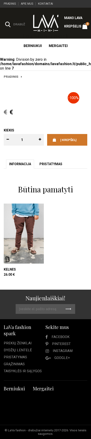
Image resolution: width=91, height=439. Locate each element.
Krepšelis (75, 25)
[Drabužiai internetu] (45, 23)
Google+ (62, 358)
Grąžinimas (14, 364)
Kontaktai (45, 3)
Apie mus (27, 3)
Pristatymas (15, 357)
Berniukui (33, 46)
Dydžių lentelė (18, 350)
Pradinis (10, 3)
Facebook (61, 337)
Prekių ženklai (18, 343)
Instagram (63, 351)
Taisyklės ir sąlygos (23, 371)
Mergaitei (58, 46)
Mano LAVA (73, 18)
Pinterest (61, 344)
